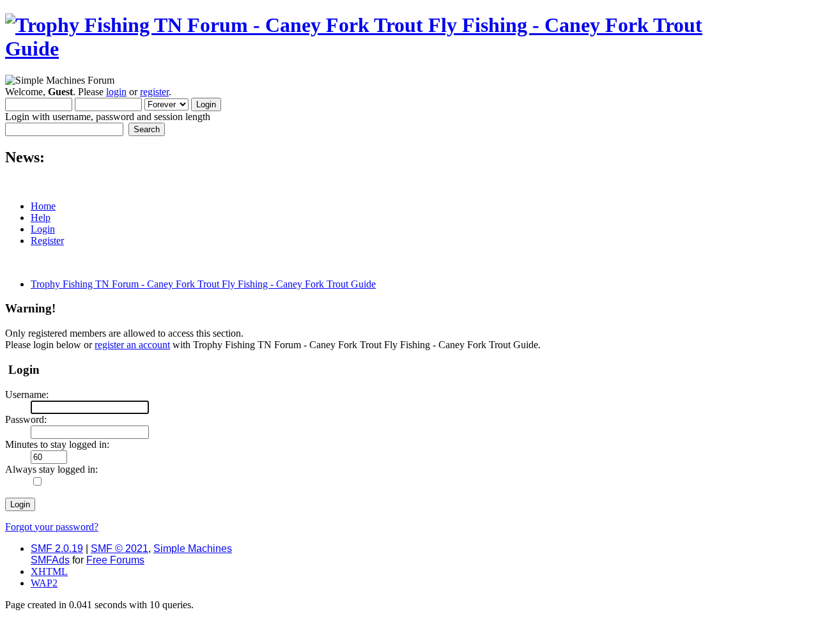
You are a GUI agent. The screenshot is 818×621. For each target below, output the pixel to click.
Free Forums (115, 560)
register (154, 91)
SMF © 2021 (119, 548)
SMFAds (50, 560)
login (116, 91)
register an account (132, 344)
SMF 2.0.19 (57, 548)
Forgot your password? (51, 526)
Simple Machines (192, 548)
